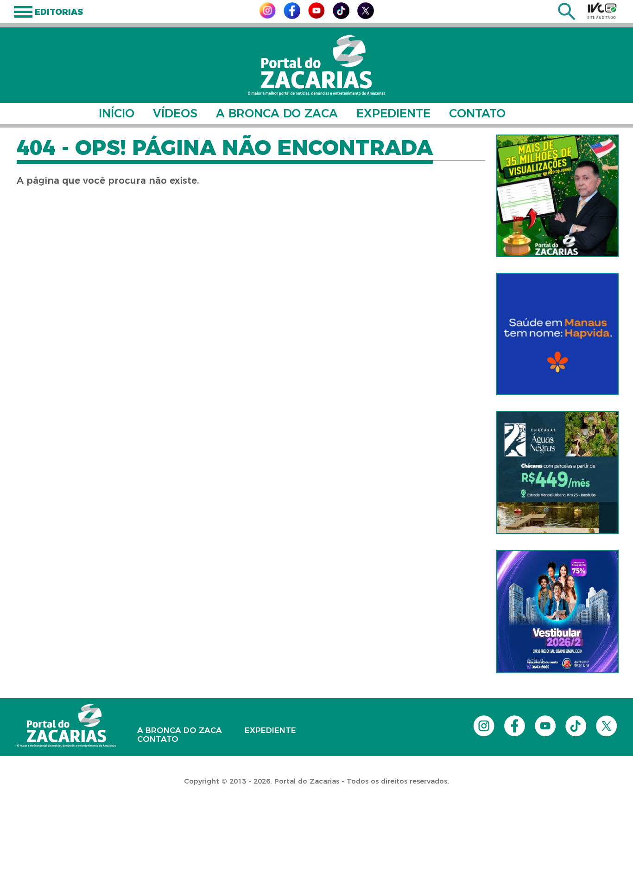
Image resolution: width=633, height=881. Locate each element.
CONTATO (477, 113)
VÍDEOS (175, 113)
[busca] (566, 17)
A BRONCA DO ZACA (277, 113)
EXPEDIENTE (393, 113)
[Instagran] (267, 16)
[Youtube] (316, 16)
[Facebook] (292, 16)
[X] (365, 16)
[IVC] (602, 10)
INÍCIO (116, 113)
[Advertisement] (168, 821)
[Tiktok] (341, 16)
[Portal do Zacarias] (316, 65)
